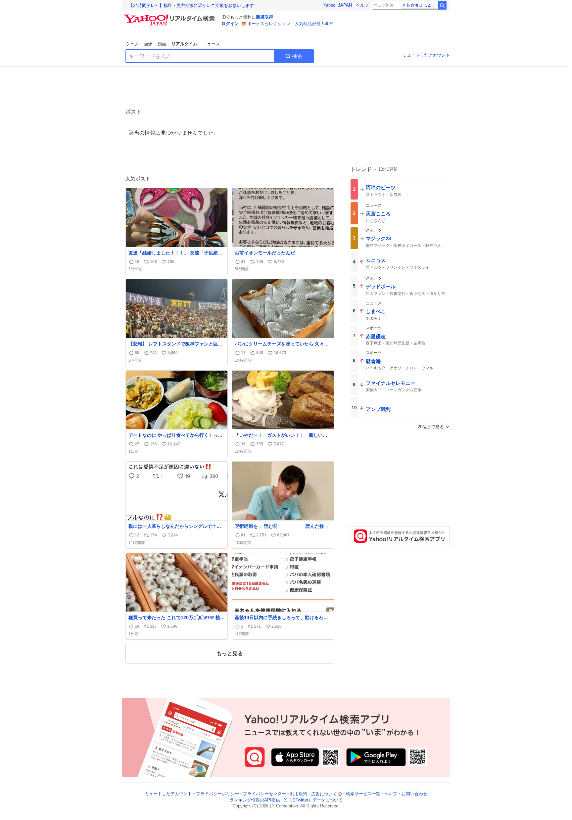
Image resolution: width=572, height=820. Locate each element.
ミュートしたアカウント (426, 55)
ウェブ (131, 43)
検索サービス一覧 (363, 794)
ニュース (211, 43)
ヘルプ (362, 5)
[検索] (442, 5)
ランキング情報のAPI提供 (255, 799)
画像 (148, 43)
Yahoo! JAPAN (337, 5)
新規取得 (264, 17)
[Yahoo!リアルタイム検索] (170, 16)
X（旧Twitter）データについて (313, 799)
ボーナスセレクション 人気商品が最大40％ (290, 23)
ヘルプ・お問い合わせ (405, 794)
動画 (162, 43)
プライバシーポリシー (217, 794)
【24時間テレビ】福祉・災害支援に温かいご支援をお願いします (191, 5)
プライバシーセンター (264, 794)
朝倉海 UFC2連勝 (421, 5)
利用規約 (298, 794)
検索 (297, 56)
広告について (324, 794)
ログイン (230, 23)
